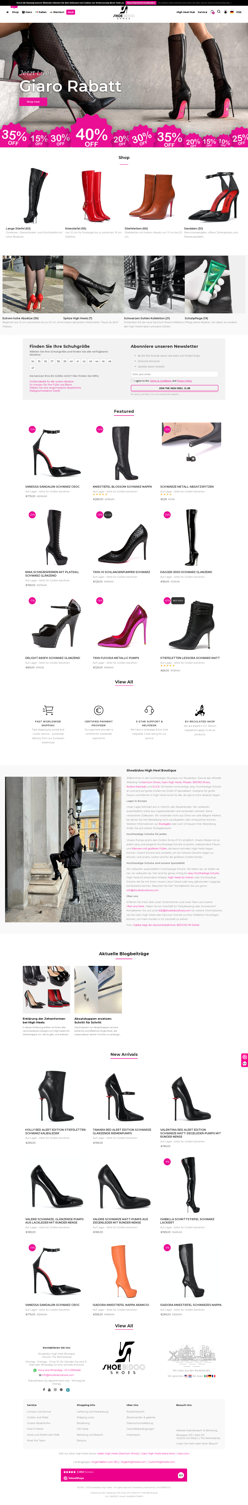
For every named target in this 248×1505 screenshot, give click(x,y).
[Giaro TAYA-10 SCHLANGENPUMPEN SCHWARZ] (124, 537)
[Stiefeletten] (154, 196)
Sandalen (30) (211, 232)
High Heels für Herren (181, 877)
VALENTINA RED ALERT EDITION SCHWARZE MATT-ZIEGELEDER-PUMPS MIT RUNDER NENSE (190, 1133)
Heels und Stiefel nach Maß (43, 1434)
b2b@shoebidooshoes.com (175, 910)
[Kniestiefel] (94, 196)
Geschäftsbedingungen (140, 1428)
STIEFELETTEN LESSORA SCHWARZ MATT (190, 658)
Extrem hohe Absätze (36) (33, 322)
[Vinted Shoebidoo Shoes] (68, 1390)
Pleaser (187, 782)
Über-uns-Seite (135, 906)
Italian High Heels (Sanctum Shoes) (118, 1453)
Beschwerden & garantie (141, 1417)
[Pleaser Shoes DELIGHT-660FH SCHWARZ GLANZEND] (56, 623)
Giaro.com (183, 1453)
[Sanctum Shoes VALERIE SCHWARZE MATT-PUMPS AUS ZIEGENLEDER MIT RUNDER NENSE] (124, 1184)
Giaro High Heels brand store (158, 1453)
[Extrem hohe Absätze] (33, 284)
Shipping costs (85, 1417)
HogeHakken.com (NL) (105, 1461)
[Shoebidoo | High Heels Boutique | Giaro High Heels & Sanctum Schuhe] (124, 11)
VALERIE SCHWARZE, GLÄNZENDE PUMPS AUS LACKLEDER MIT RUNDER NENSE (54, 1221)
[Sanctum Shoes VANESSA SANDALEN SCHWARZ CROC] (56, 452)
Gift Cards (82, 1428)
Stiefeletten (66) (153, 232)
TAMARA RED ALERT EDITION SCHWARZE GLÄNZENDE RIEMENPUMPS (122, 1131)
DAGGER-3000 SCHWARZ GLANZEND (186, 572)
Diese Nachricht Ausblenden (141, 3)
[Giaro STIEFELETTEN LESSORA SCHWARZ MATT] (191, 623)
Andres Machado (136, 786)
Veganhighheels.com (133, 1461)
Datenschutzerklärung (140, 1423)
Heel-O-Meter (35, 1428)
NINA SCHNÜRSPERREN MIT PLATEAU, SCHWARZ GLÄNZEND (52, 574)
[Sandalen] (213, 196)
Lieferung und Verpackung (92, 1411)
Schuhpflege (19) (211, 320)
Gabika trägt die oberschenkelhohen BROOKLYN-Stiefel (166, 925)
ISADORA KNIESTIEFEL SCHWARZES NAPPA (191, 1305)
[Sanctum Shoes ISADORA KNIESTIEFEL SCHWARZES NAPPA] (191, 1270)
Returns (81, 1440)
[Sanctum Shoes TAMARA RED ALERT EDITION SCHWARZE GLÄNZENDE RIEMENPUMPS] (124, 1095)
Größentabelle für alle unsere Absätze (52, 381)
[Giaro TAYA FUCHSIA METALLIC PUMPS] (124, 623)
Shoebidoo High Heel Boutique (151, 770)
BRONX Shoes (201, 782)
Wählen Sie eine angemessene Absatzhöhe (55, 387)
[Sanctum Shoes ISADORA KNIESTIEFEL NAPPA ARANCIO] (124, 1270)
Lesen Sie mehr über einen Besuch (197, 1443)
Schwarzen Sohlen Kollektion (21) (154, 322)
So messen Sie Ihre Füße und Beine (51, 384)
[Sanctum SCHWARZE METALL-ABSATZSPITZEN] (191, 452)
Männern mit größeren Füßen (149, 848)
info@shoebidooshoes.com (143, 890)
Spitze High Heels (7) (91, 320)
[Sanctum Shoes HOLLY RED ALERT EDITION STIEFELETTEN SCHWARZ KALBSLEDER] (56, 1095)
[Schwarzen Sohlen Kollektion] (154, 284)
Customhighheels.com (161, 1461)
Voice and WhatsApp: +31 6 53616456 (59, 1370)
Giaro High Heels (172, 782)
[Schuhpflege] (215, 284)
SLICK (156, 786)
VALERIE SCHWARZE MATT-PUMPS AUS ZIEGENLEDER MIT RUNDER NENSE (120, 1221)
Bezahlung (83, 1423)
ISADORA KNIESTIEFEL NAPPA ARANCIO (121, 1305)
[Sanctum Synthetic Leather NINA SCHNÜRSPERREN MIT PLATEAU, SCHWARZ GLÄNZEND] (56, 537)
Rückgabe (165, 823)
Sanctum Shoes (151, 782)
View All (124, 681)
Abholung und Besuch (90, 1434)
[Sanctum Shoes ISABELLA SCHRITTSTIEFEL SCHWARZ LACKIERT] (191, 1184)
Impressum (133, 1434)
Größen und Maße (37, 1417)
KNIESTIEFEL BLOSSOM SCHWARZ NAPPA (122, 486)
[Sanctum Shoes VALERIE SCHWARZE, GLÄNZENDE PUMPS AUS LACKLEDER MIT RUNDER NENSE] (56, 1184)
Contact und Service (39, 1411)
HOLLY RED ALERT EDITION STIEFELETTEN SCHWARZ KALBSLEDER (55, 1131)
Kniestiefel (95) (93, 232)
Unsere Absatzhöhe (38, 1423)
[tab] (124, 1055)
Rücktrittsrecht (135, 1411)
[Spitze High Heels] (93, 284)
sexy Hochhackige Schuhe (203, 873)
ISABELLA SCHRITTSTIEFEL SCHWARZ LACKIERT (187, 1221)
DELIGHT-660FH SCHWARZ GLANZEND (52, 658)
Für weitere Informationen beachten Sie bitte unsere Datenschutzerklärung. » (194, 3)
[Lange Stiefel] (35, 196)
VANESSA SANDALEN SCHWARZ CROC (52, 486)
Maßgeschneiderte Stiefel (45, 390)
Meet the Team (36, 1440)
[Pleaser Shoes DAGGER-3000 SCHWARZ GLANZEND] (191, 537)
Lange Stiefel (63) (34, 232)
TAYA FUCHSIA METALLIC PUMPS (116, 658)
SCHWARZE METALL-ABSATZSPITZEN (187, 486)
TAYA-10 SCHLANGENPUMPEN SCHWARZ (121, 572)
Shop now (33, 101)
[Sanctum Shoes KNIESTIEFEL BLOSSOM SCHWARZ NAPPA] (124, 452)
